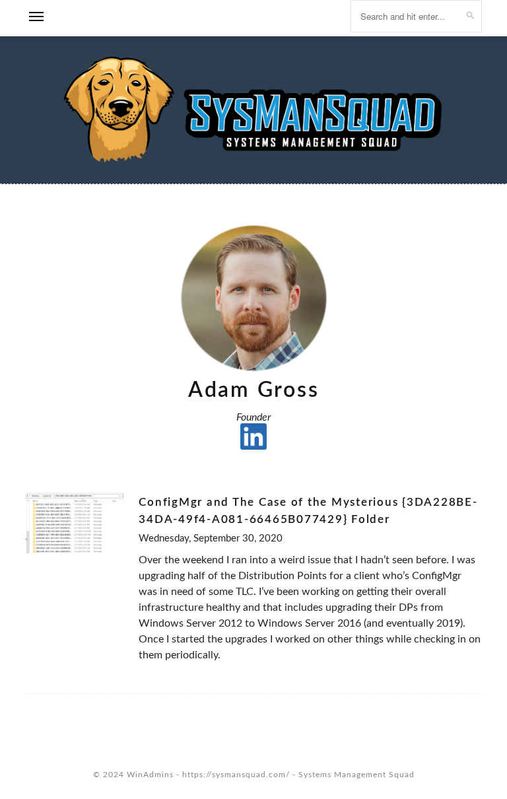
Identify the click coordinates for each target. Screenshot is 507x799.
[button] (36, 20)
